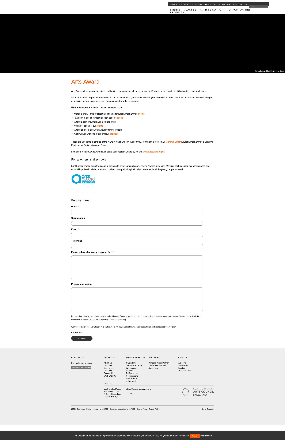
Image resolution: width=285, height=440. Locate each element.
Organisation (78, 218)
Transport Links (184, 370)
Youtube (80, 373)
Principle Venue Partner (158, 363)
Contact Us (183, 365)
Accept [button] (195, 436)
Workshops (131, 368)
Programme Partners (157, 365)
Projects (177, 12)
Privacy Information (81, 284)
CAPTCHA (76, 332)
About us (188, 4)
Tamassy (210, 409)
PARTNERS (153, 357)
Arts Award (131, 381)
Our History (109, 368)
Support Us (176, 4)
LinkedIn (88, 373)
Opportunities (240, 9)
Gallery (244, 4)
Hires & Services (212, 4)
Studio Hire (131, 363)
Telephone (76, 240)
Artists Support (212, 9)
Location (181, 368)
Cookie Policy (142, 409)
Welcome (182, 363)
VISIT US (182, 357)
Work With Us (110, 376)
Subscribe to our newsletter (81, 367)
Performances (132, 373)
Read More (206, 435)
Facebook (72, 373)
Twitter (76, 373)
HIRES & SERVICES (135, 357)
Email (75, 229)
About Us (108, 363)
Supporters (153, 368)
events (141, 113)
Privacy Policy (154, 409)
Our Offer (108, 365)
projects (114, 133)
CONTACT (109, 383)
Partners (226, 4)
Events (175, 9)
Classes (190, 9)
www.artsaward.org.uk (154, 151)
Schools (129, 370)
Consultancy (131, 378)
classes (119, 117)
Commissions (132, 376)
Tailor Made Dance (134, 365)
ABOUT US (109, 357)
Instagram (84, 373)
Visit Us (198, 4)
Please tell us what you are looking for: (92, 252)
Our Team (108, 370)
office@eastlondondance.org (138, 389)
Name (75, 206)
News (235, 4)
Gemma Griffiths (174, 141)
